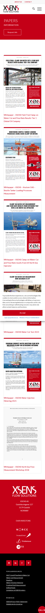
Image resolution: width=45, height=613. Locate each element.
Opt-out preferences (11, 317)
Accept (22, 313)
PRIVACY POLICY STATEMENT (29, 317)
